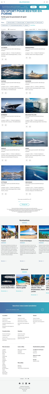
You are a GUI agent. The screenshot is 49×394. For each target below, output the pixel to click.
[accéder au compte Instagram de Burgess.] (23, 383)
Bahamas (35, 352)
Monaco (4, 350)
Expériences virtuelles (22, 319)
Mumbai (4, 365)
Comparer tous (13, 29)
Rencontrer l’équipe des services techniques (8, 339)
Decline (33, 6)
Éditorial (19, 365)
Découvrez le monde (6, 321)
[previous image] (2, 38)
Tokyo (3, 363)
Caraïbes (35, 351)
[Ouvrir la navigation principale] (2, 2)
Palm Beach (4, 373)
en (25, 378)
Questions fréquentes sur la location (8, 324)
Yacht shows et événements (23, 368)
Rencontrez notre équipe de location (8, 327)
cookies (22, 6)
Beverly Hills (4, 372)
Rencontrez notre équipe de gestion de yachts (23, 338)
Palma (3, 357)
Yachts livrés (4, 337)
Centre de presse (21, 353)
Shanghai (4, 367)
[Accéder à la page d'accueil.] (24, 2)
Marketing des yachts (37, 319)
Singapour (4, 360)
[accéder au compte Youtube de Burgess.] (29, 383)
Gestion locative (21, 335)
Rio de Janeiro (5, 368)
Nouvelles (20, 366)
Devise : (39, 29)
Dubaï (3, 354)
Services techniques (6, 333)
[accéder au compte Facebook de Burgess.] (19, 383)
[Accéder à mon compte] (44, 2)
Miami (3, 353)
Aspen (3, 369)
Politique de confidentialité (24, 387)
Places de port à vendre (22, 321)
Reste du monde (36, 355)
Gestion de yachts (21, 333)
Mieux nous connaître (22, 349)
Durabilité (20, 350)
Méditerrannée (36, 361)
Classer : (27, 29)
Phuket (3, 361)
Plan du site (24, 389)
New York (4, 352)
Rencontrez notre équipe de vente (23, 324)
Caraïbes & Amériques (38, 349)
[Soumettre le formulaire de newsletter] (42, 309)
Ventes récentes (36, 318)
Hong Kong (4, 356)
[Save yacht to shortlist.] (2, 59)
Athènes (4, 358)
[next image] (22, 38)
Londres (4, 349)
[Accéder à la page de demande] (47, 2)
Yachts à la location (6, 318)
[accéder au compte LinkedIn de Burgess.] (26, 383)
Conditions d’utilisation (24, 386)
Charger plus (24, 204)
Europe (34, 359)
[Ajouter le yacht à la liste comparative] (5, 59)
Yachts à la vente (21, 318)
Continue (43, 6)
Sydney (3, 364)
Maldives (35, 356)
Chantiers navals (5, 335)
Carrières (20, 352)
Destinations (5, 319)
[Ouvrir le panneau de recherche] (4, 2)
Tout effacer (32, 25)
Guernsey (4, 371)
